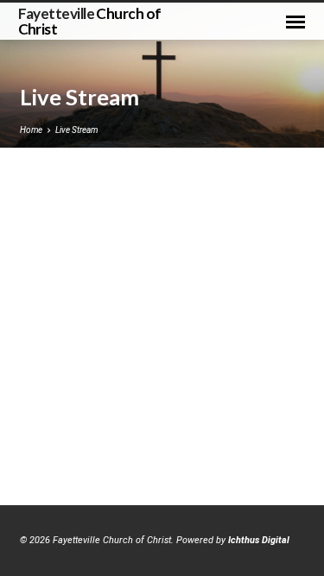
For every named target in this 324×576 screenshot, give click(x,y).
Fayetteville (90, 20)
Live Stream (76, 130)
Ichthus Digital (258, 540)
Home (31, 130)
